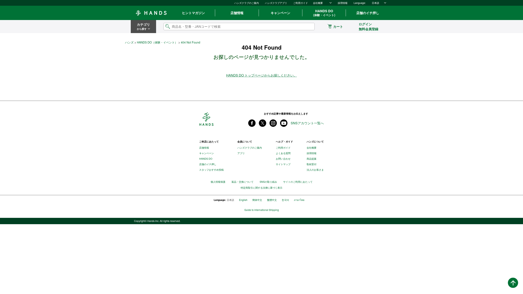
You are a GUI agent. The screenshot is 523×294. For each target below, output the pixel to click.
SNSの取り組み (268, 181)
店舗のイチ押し (367, 12)
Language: (360, 2)
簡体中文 (257, 200)
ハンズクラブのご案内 (246, 2)
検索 (308, 26)
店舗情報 (237, 12)
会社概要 (318, 2)
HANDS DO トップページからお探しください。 (261, 75)
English (243, 200)
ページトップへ (513, 283)
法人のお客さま (315, 169)
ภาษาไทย (299, 200)
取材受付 (311, 164)
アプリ (241, 153)
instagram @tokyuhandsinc (273, 123)
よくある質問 (283, 153)
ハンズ (129, 42)
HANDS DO (324, 13)
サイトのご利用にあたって (298, 181)
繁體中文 (272, 200)
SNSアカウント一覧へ (307, 123)
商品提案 (311, 158)
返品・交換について (242, 181)
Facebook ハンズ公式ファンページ (252, 123)
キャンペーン (280, 12)
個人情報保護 (218, 181)
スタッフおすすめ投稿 (211, 169)
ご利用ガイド (300, 2)
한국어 (285, 200)
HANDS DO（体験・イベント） (157, 42)
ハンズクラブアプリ (276, 2)
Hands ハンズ (151, 13)
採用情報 (343, 2)
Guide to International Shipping (261, 209)
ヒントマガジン (193, 12)
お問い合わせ (283, 158)
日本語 (375, 2)
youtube (283, 123)
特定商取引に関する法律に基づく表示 (261, 187)
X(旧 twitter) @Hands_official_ (262, 123)
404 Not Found (190, 42)
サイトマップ (283, 164)
